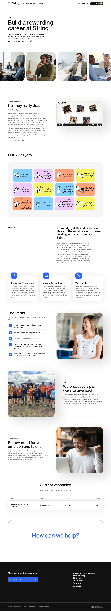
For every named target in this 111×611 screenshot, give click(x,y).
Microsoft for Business (29, 3)
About (78, 3)
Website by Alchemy (43, 606)
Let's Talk (94, 3)
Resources (85, 3)
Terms (24, 606)
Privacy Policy (32, 606)
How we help (42, 3)
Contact (77, 585)
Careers (77, 583)
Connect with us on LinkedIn (17, 580)
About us (77, 578)
